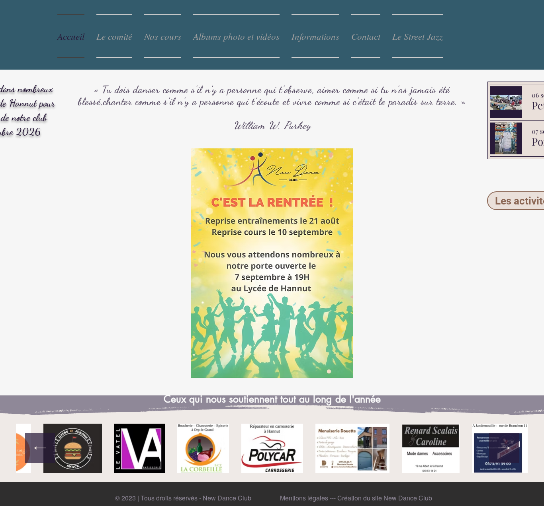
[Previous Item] (40, 448)
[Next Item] (504, 448)
